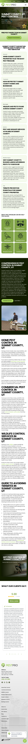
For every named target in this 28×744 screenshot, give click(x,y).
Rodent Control (4, 697)
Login (14, 1)
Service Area (4, 709)
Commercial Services (6, 689)
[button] (25, 4)
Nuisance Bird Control (6, 694)
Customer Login (5, 718)
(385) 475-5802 (5, 679)
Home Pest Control (5, 687)
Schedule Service (7, 300)
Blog (2, 714)
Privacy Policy (4, 727)
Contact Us (19, 1)
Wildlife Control (5, 692)
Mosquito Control (5, 699)
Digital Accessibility (5, 732)
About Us (3, 706)
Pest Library (4, 711)
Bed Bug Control (5, 701)
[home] (8, 5)
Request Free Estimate (14, 37)
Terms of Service (5, 730)
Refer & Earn (8, 1)
